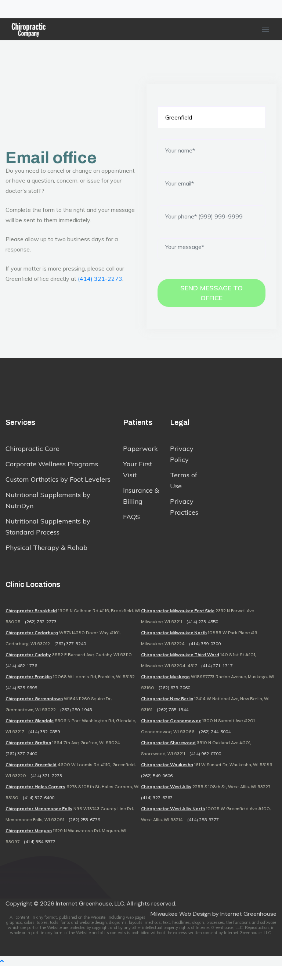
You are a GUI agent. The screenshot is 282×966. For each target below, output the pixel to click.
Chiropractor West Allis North (173, 808)
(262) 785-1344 (172, 709)
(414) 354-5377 (39, 841)
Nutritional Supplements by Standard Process (48, 526)
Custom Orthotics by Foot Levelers (58, 479)
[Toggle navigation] (10, 9)
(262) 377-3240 (70, 643)
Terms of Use (183, 480)
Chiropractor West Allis (166, 786)
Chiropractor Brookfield (31, 610)
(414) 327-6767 (157, 797)
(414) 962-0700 (205, 753)
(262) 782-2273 (41, 621)
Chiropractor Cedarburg (32, 632)
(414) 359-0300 (205, 643)
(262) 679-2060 (174, 687)
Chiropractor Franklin (29, 676)
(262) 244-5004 (215, 731)
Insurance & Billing (141, 496)
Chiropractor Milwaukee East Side (177, 610)
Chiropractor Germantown (34, 698)
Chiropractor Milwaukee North (174, 632)
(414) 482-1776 (21, 665)
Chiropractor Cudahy (28, 654)
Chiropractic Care (32, 448)
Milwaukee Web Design (181, 914)
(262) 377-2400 (21, 753)
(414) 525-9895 (21, 687)
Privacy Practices (184, 507)
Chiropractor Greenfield (31, 764)
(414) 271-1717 (217, 665)
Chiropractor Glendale (30, 720)
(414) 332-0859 (44, 731)
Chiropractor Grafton (28, 742)
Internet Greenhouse (248, 914)
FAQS (131, 517)
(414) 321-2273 (100, 278)
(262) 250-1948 (76, 709)
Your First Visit (137, 469)
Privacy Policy (182, 454)
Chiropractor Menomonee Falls (39, 808)
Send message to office (211, 293)
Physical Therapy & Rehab (46, 547)
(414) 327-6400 (38, 797)
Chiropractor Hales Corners (35, 786)
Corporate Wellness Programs (52, 464)
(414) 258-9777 (203, 819)
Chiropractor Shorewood (168, 742)
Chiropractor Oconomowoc (171, 720)
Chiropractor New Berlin (167, 698)
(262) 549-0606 (157, 775)
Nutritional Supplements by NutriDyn (48, 500)
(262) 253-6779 (84, 819)
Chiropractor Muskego (165, 676)
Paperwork (140, 448)
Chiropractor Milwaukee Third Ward (180, 654)
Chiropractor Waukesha (167, 764)
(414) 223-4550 (202, 621)
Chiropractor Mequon (29, 830)
